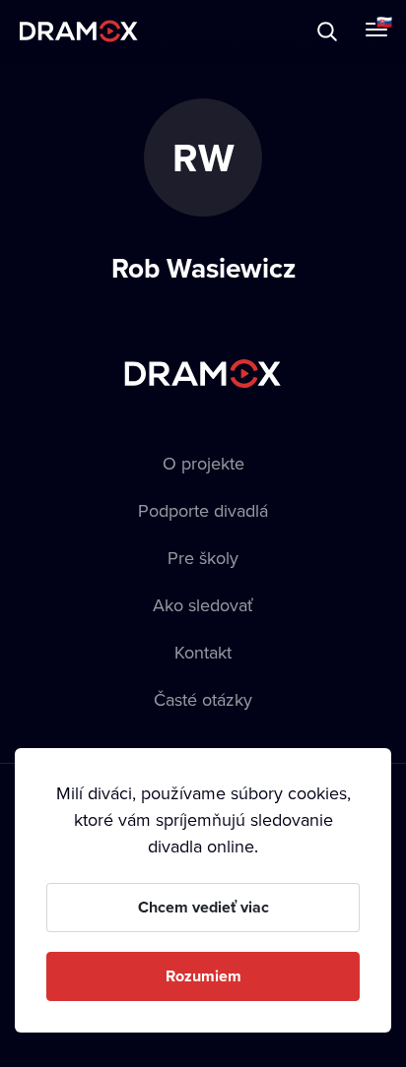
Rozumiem (203, 976)
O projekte (203, 463)
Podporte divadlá (203, 510)
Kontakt (203, 652)
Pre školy (203, 557)
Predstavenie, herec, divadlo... (198, 31)
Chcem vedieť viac (203, 907)
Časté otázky (203, 699)
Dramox (79, 31)
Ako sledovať (203, 605)
